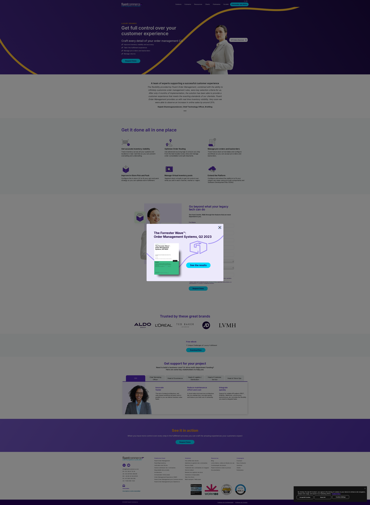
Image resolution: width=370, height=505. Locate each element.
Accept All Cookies (305, 497)
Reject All (322, 497)
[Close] (219, 227)
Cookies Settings (341, 497)
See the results (198, 265)
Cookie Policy (336, 493)
